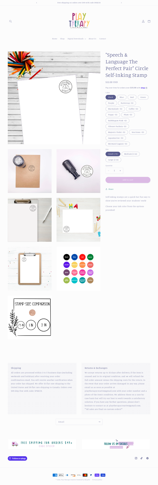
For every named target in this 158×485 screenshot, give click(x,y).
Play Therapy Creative (68, 480)
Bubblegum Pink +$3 (117, 120)
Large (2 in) (113, 160)
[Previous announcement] (36, 2)
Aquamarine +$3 (115, 138)
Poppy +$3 (112, 115)
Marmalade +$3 (115, 109)
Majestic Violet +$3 (116, 132)
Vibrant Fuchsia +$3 (117, 126)
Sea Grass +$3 (138, 132)
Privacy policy (97, 480)
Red (132, 97)
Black (110, 97)
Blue (122, 97)
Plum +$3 (128, 115)
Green (143, 97)
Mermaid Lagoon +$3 (117, 144)
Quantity (109, 166)
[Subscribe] (99, 422)
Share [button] (111, 189)
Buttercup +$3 (127, 103)
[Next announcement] (121, 2)
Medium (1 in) (130, 154)
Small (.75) (113, 154)
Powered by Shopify (83, 480)
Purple (111, 103)
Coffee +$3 (133, 109)
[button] (10, 21)
